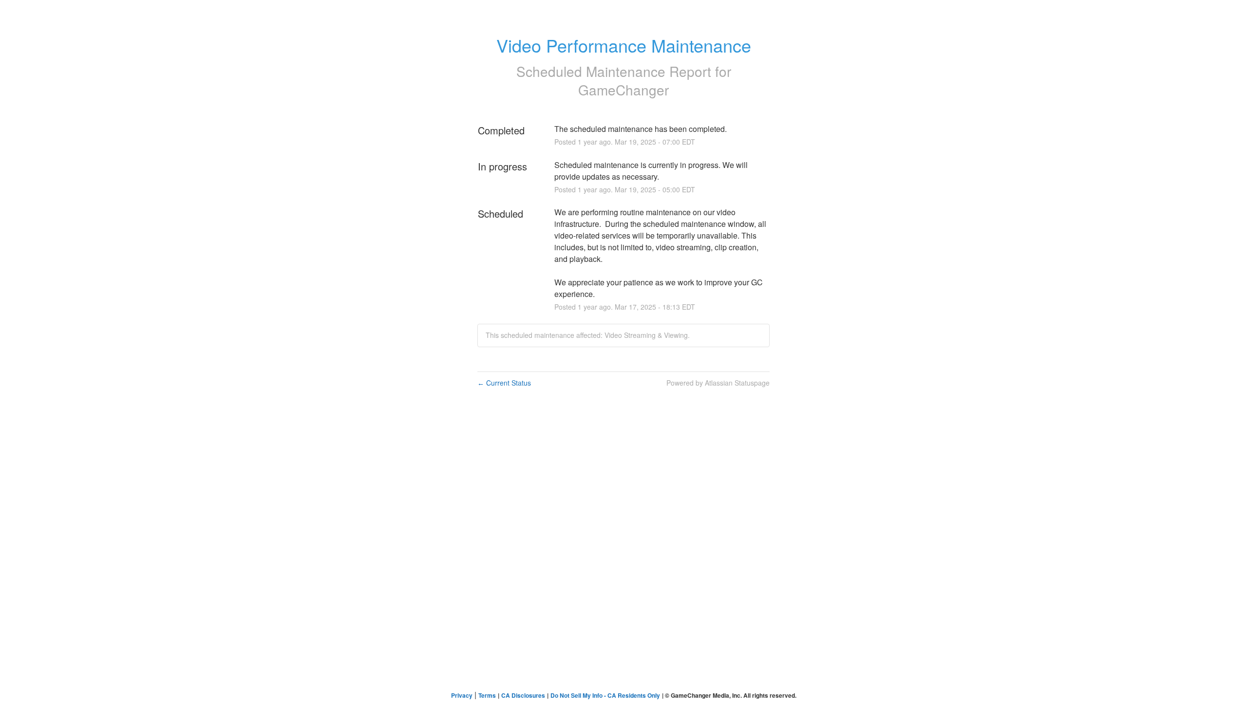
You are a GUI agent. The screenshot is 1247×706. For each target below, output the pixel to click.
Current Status (504, 383)
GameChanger (623, 89)
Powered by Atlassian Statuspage (718, 383)
